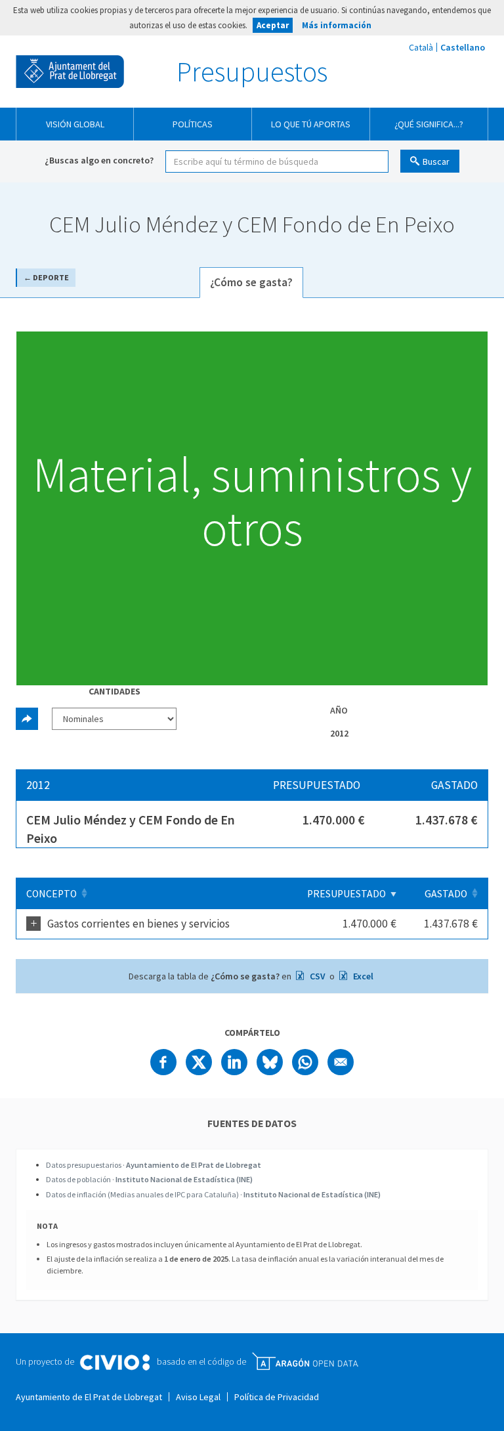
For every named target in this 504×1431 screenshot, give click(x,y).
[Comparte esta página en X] (199, 1062)
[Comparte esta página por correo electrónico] (340, 1062)
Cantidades (114, 691)
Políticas (193, 124)
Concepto (51, 893)
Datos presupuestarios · (153, 1165)
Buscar (436, 161)
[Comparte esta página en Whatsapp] (305, 1062)
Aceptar (273, 25)
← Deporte (46, 277)
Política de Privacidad (276, 1397)
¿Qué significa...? (428, 124)
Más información (336, 25)
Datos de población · (149, 1179)
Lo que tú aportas (310, 124)
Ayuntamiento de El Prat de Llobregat (70, 71)
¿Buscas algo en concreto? (99, 160)
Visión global (75, 124)
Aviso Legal (198, 1397)
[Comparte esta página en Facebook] (163, 1062)
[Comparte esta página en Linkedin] (234, 1062)
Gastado (446, 893)
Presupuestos (252, 71)
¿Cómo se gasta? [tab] (251, 282)
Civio (114, 1363)
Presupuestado (346, 893)
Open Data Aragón (304, 1361)
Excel (362, 976)
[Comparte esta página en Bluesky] (270, 1062)
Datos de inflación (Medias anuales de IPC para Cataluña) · (213, 1194)
